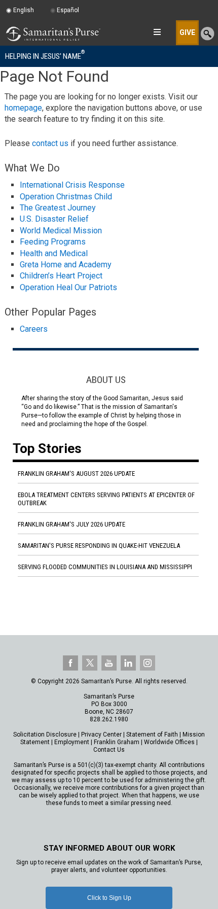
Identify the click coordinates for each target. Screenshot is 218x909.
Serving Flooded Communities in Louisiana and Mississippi (105, 567)
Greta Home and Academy (66, 264)
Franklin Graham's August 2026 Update (76, 473)
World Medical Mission (61, 230)
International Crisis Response (72, 185)
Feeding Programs (53, 242)
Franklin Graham (116, 742)
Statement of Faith (152, 734)
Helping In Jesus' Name (45, 56)
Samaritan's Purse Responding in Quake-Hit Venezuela (99, 545)
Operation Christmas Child (66, 196)
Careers (34, 329)
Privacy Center (101, 734)
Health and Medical (54, 253)
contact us (50, 143)
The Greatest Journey (58, 208)
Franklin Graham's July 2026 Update (71, 524)
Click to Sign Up (109, 897)
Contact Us (109, 749)
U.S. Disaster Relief (54, 219)
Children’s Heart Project (61, 276)
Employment (71, 742)
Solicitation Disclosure (45, 734)
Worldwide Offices (169, 742)
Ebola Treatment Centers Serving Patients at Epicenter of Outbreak (106, 499)
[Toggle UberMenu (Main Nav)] (157, 32)
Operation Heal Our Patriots (68, 287)
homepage (23, 108)
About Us (106, 380)
